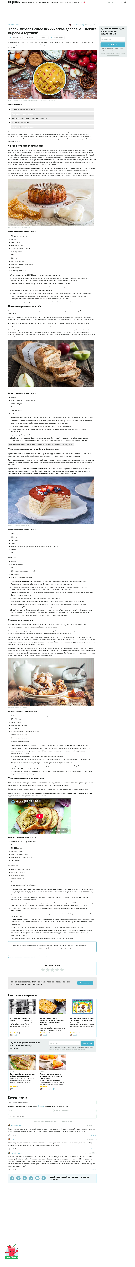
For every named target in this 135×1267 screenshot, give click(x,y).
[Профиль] (125, 2)
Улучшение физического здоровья (24, 127)
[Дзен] (44, 1178)
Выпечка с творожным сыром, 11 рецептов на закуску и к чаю (51, 445)
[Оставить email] (64, 1043)
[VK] (18, 1178)
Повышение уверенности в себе (23, 114)
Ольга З (13, 1139)
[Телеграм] (12, 1178)
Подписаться (87, 1043)
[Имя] (29, 1110)
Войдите (41, 1106)
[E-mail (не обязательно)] (75, 1110)
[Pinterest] (31, 1178)
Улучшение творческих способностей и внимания (29, 118)
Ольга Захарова (77, 25)
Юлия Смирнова (16, 1125)
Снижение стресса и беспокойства (24, 109)
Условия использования (79, 1049)
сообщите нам (47, 956)
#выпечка (11, 958)
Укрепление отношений (20, 122)
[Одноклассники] (25, 1178)
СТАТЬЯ (12, 1015)
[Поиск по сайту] (114, 2)
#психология (18, 958)
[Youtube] (37, 1178)
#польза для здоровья (29, 958)
